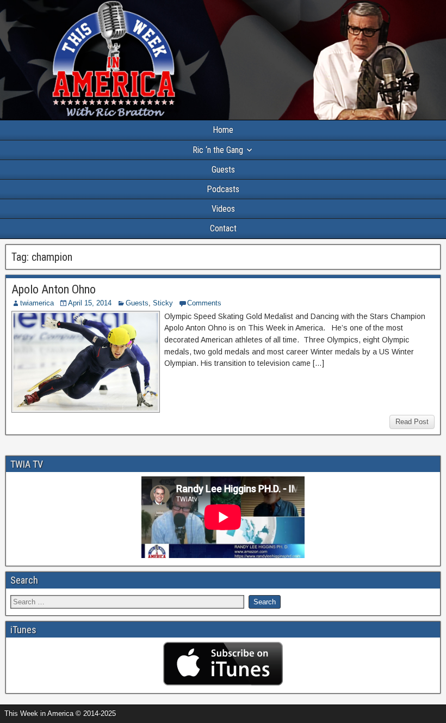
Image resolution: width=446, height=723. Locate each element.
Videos (223, 209)
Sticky (163, 303)
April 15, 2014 (90, 303)
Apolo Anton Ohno (53, 289)
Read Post (412, 422)
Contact (223, 228)
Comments (204, 303)
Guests (223, 169)
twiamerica (37, 303)
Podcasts (223, 189)
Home (223, 130)
